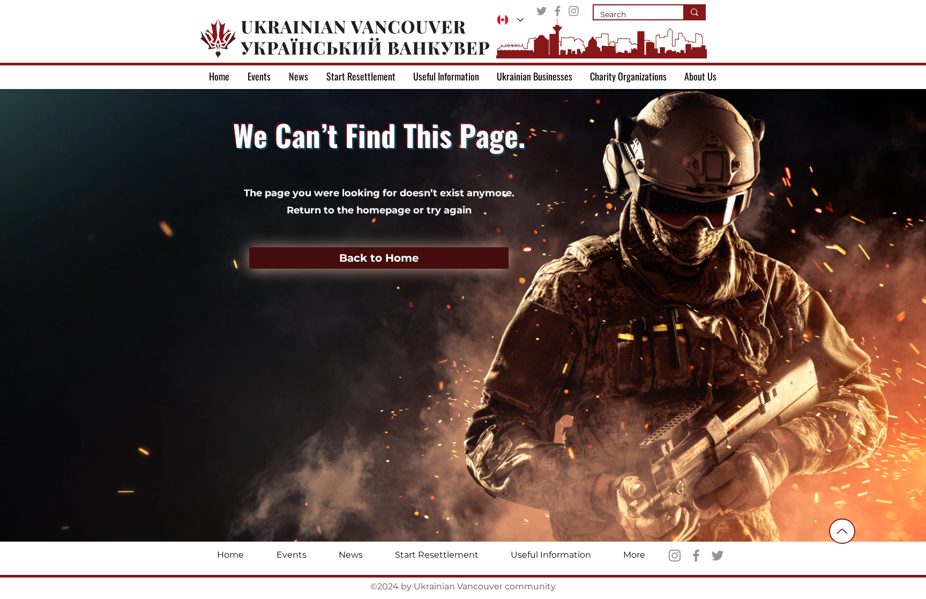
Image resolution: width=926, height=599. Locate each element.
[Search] (694, 12)
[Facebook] (557, 11)
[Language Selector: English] (510, 20)
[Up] (842, 531)
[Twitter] (541, 11)
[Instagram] (573, 11)
